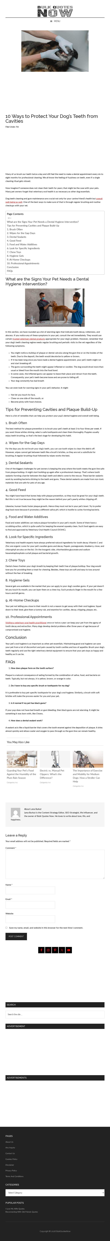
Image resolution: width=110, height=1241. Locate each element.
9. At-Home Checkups (18, 260)
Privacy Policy (11, 1171)
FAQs (10, 271)
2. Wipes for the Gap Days (21, 233)
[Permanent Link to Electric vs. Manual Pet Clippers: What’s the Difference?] (55, 753)
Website (9, 914)
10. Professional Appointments (23, 263)
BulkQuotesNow (63, 1231)
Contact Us (10, 1153)
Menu (57, 21)
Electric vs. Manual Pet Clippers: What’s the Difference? (52, 774)
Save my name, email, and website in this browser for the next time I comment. (46, 928)
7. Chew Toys (14, 252)
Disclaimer (10, 1165)
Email (9, 899)
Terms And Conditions (14, 1176)
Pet (17, 127)
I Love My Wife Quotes (15, 1209)
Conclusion (13, 267)
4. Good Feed (14, 241)
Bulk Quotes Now (55, 11)
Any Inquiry (10, 1148)
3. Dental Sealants (16, 237)
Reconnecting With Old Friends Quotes (22, 1212)
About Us (9, 1142)
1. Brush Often (15, 229)
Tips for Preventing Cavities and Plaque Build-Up (33, 226)
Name (9, 885)
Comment (11, 848)
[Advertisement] (55, 94)
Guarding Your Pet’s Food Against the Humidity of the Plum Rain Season (21, 774)
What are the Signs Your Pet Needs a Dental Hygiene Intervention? (43, 222)
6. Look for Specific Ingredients (23, 248)
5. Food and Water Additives (22, 244)
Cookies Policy (11, 1159)
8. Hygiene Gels (15, 256)
